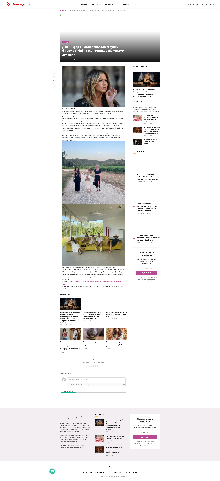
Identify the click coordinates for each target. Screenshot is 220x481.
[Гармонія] (18, 4)
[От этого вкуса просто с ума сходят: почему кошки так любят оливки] (93, 334)
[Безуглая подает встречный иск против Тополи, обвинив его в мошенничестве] (146, 193)
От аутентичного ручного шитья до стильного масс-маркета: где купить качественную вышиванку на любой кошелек (70, 346)
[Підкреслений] (74, 385)
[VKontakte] (53, 85)
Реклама (128, 472)
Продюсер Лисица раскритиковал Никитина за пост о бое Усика (148, 237)
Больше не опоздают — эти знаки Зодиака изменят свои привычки (148, 176)
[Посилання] (88, 385)
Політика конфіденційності (99, 472)
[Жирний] (69, 385)
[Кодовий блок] (86, 385)
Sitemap (136, 472)
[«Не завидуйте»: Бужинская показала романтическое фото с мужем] (137, 118)
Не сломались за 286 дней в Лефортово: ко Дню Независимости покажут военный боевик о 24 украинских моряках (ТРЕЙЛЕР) (70, 317)
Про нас (84, 472)
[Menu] (4, 4)
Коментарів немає (81, 59)
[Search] (216, 4)
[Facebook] (53, 71)
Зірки (92, 4)
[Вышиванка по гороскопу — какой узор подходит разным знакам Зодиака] (116, 334)
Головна (84, 4)
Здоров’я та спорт (111, 4)
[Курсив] (71, 385)
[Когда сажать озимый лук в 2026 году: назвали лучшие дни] (116, 304)
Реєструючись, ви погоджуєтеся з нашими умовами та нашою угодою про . (147, 279)
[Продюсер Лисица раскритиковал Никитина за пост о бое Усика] (146, 225)
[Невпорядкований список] (81, 385)
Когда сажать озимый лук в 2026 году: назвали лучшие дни (116, 314)
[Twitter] (53, 76)
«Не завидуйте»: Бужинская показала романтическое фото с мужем (151, 118)
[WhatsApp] (53, 80)
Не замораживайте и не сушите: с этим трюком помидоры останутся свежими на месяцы (92, 315)
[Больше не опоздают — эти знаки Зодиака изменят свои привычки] (146, 164)
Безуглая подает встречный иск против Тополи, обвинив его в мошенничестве (147, 207)
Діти (99, 4)
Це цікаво (135, 4)
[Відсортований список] (79, 385)
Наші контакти (117, 472)
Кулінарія (125, 4)
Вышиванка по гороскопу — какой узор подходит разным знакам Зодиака (116, 344)
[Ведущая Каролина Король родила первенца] (137, 142)
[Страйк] (76, 385)
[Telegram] (53, 89)
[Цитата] (83, 385)
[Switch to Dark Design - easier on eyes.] (214, 4)
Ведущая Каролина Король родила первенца (150, 141)
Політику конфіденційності (148, 281)
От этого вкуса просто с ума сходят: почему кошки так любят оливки (93, 344)
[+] (93, 384)
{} (90, 384)
